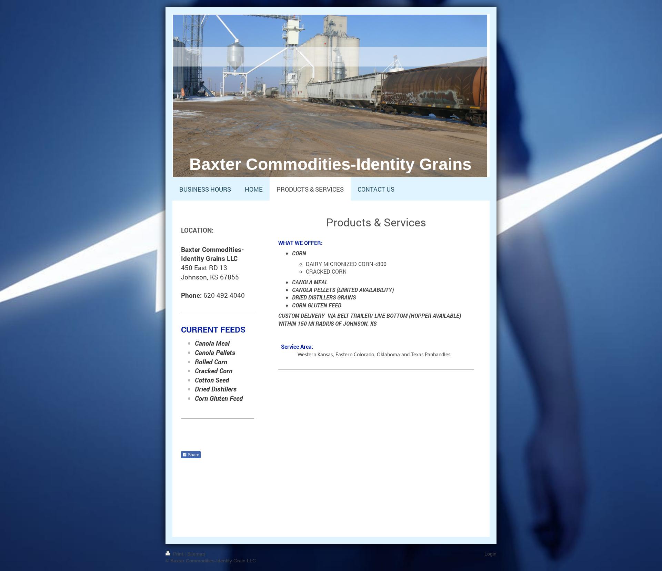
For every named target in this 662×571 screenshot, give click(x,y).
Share (193, 454)
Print (178, 554)
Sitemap (196, 554)
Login (490, 554)
